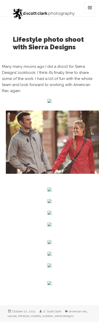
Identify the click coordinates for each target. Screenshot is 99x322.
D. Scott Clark (52, 311)
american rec (78, 311)
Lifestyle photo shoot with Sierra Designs (48, 43)
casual (12, 316)
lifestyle (23, 316)
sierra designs (64, 316)
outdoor (47, 316)
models (36, 316)
